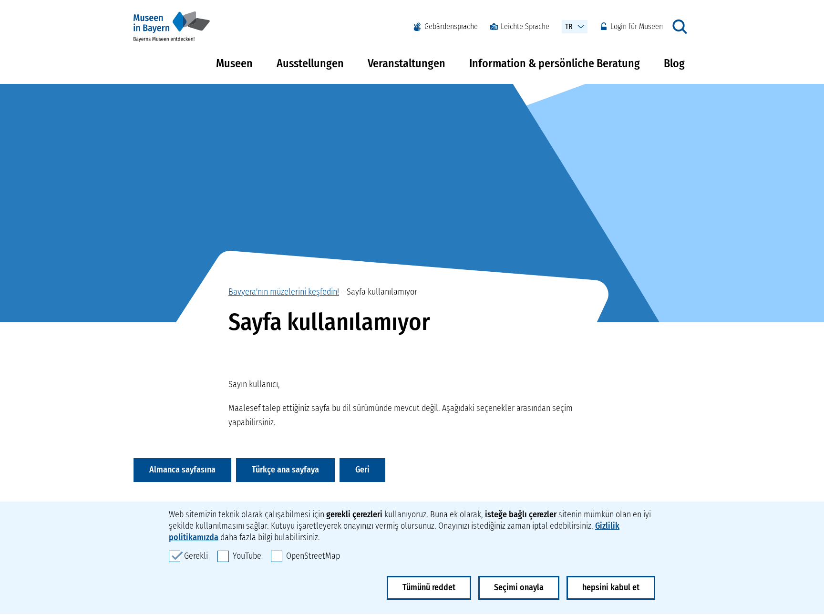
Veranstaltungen (406, 63)
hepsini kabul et (610, 587)
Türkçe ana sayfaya (285, 469)
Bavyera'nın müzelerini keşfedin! (283, 292)
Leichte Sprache (525, 26)
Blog (674, 63)
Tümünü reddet (428, 587)
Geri (362, 469)
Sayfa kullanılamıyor (382, 292)
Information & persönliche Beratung (554, 63)
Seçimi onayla (519, 587)
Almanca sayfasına (182, 469)
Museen (234, 63)
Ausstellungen (310, 63)
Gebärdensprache (451, 26)
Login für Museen (636, 26)
